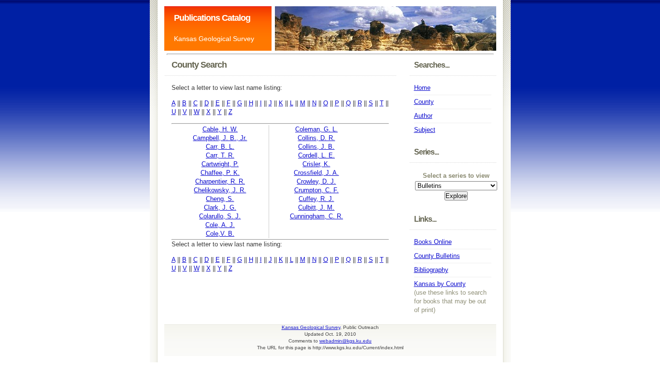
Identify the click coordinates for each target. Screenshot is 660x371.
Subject (424, 129)
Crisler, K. (316, 164)
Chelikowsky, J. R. (220, 190)
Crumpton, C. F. (316, 190)
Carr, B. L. (220, 146)
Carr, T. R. (220, 155)
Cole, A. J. (220, 224)
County (424, 101)
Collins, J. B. (316, 146)
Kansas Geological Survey (214, 39)
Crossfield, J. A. (316, 172)
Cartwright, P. (220, 164)
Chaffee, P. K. (220, 172)
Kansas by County (440, 283)
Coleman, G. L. (316, 129)
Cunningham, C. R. (316, 216)
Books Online (433, 241)
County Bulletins (437, 255)
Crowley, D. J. (316, 181)
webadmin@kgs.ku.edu (345, 340)
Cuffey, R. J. (316, 198)
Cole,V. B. (220, 233)
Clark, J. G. (220, 207)
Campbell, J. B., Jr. (220, 138)
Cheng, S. (220, 198)
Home (422, 87)
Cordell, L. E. (316, 155)
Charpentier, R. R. (220, 181)
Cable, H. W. (220, 129)
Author (423, 115)
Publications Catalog (212, 18)
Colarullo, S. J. (220, 216)
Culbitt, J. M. (316, 207)
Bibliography (431, 269)
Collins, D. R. (316, 138)
